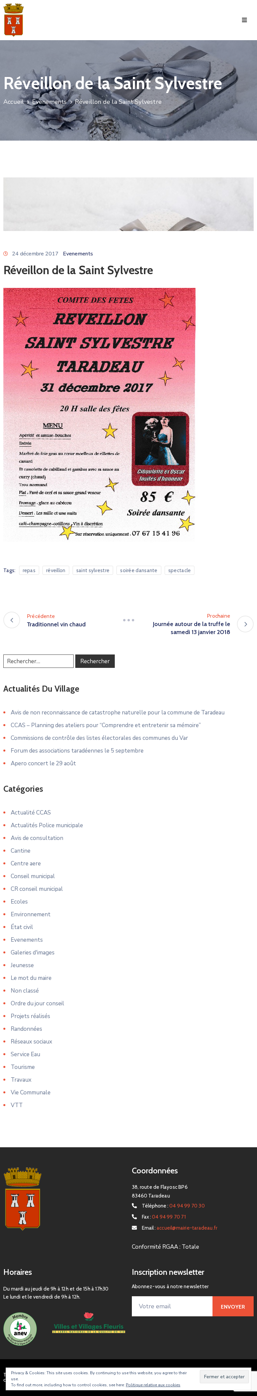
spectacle (179, 570)
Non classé (25, 991)
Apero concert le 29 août (43, 763)
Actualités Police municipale (47, 825)
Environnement (31, 914)
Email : (179, 1228)
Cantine (20, 851)
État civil (22, 927)
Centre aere (26, 863)
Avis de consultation (37, 838)
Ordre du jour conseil (37, 1003)
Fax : (164, 1217)
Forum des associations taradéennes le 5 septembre (77, 751)
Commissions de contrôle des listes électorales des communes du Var (99, 738)
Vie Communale (31, 1092)
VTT (17, 1105)
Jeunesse (22, 965)
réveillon (56, 570)
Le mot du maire (31, 978)
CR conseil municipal (37, 889)
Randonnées (26, 1029)
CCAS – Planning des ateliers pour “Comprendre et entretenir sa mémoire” (106, 725)
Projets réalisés (30, 1016)
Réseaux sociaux (31, 1041)
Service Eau (25, 1054)
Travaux (21, 1080)
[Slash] (128, 620)
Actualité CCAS (31, 813)
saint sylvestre (93, 570)
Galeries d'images (33, 952)
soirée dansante (139, 570)
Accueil (13, 102)
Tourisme (23, 1067)
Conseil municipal (33, 876)
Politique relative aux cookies (153, 1385)
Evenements (49, 102)
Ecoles (19, 902)
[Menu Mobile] (244, 20)
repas (29, 570)
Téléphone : (173, 1206)
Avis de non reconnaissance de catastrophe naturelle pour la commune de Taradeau (118, 712)
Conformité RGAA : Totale (165, 1247)
